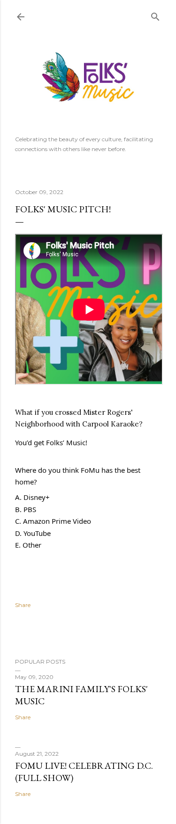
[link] (110, 423)
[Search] (155, 15)
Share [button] (23, 604)
